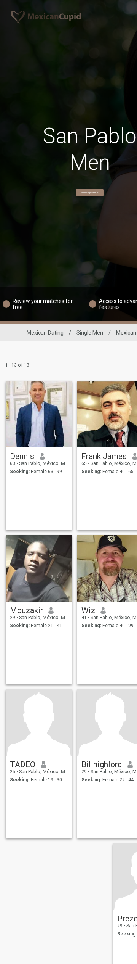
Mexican (126, 333)
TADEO (22, 764)
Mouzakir (26, 610)
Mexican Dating (45, 333)
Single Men (89, 333)
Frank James (104, 456)
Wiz (88, 610)
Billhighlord (101, 764)
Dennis (22, 456)
